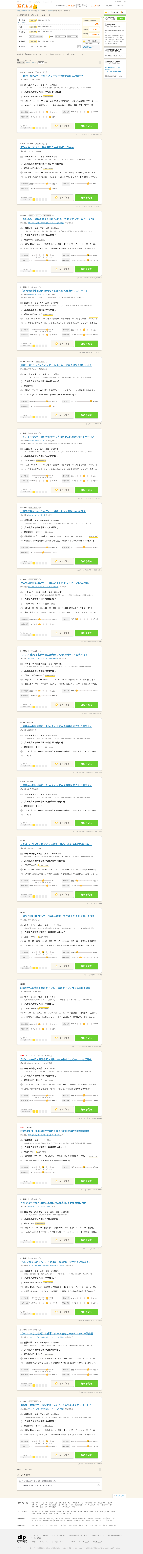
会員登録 (108, 6)
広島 (85, 1505)
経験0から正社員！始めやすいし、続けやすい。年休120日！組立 (55, 987)
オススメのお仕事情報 (113, 69)
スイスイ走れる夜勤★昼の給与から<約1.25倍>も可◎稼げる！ (54, 654)
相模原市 (52, 1511)
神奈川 (38, 1503)
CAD (113, 1518)
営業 (104, 1518)
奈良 (99, 1503)
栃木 (56, 1503)
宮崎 (63, 1507)
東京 (33, 1503)
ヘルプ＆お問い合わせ (97, 1535)
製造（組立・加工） (98, 1520)
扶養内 (91, 1525)
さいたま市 (66, 1511)
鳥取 (93, 1505)
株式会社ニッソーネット (36, 515)
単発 (37, 1525)
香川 (106, 1505)
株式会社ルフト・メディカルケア (40, 1206)
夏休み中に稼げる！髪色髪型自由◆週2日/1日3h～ (47, 147)
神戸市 (102, 1511)
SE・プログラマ (36, 1520)
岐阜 (69, 1503)
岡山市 (51, 1513)
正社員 (61, 1525)
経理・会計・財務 (52, 1518)
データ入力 (42, 1518)
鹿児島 (68, 1507)
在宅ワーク (43, 1525)
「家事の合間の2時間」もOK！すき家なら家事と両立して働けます (56, 726)
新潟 (67, 1505)
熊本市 (69, 1513)
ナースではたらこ (84, 1542)
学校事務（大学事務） (94, 1518)
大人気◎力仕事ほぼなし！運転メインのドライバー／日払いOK (54, 583)
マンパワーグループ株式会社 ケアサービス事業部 (46, 223)
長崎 (50, 1507)
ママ (86, 1525)
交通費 (81, 1525)
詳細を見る (86, 126)
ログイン (120, 6)
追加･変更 (33, 20)
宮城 (41, 1505)
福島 (54, 1505)
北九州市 (62, 1513)
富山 (72, 1505)
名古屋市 (74, 1511)
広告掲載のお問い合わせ (115, 1535)
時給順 (34, 62)
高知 (37, 1507)
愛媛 (33, 1507)
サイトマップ (35, 1535)
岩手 (37, 1505)
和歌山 (104, 1503)
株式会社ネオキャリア (36, 294)
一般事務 (34, 1518)
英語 (55, 1525)
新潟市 (39, 1513)
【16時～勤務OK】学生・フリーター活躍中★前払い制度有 (51, 75)
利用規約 (45, 1535)
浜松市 (86, 1511)
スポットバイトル (45, 1542)
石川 (76, 1505)
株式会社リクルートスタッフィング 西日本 (44, 1135)
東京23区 (34, 1511)
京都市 (107, 1511)
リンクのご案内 (36, 1538)
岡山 (89, 1505)
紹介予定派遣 (103, 1525)
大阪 (82, 1503)
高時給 (75, 1525)
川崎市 (46, 1511)
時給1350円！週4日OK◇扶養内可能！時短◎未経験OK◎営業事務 (54, 1131)
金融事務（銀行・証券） (79, 1518)
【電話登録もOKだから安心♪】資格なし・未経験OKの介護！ (53, 511)
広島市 (45, 1513)
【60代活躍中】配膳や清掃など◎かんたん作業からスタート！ (54, 290)
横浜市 (41, 1511)
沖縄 (73, 1507)
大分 (59, 1507)
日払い (51, 1525)
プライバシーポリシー (58, 1535)
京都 (90, 1503)
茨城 (51, 1503)
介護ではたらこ (97, 1542)
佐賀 (46, 1507)
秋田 (46, 1505)
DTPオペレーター (59, 1520)
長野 (63, 1505)
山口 (102, 1505)
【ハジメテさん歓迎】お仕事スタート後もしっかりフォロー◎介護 (56, 1333)
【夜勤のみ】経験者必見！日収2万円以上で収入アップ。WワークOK (57, 219)
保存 (121, 18)
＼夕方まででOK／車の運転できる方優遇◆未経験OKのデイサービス (57, 437)
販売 (108, 1518)
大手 (96, 1525)
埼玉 (47, 1503)
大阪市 (91, 1511)
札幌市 (113, 1511)
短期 (33, 1525)
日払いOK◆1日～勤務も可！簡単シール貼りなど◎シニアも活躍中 (56, 1059)
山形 (50, 1505)
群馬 (60, 1503)
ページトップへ (120, 1496)
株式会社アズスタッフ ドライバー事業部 (43, 587)
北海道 (110, 1503)
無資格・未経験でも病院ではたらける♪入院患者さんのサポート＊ (55, 1405)
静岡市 (80, 1511)
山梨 (59, 1505)
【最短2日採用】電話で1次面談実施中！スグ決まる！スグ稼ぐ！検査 (57, 916)
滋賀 (95, 1503)
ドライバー (108, 1520)
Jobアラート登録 (90, 41)
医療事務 (69, 1520)
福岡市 (56, 1513)
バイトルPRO (71, 1542)
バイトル (34, 1542)
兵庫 (86, 1503)
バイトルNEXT (58, 1542)
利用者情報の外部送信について (78, 1535)
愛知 (64, 1503)
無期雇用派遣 (113, 1525)
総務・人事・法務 (64, 1518)
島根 (98, 1505)
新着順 (28, 62)
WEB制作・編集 (48, 1520)
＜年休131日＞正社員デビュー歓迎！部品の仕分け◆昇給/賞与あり (56, 844)
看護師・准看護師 (79, 1520)
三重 (73, 1503)
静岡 (77, 1503)
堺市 (96, 1511)
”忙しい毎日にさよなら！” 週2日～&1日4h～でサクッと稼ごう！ (55, 1261)
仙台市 (34, 1513)
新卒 (70, 1525)
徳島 (111, 1505)
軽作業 (88, 1520)
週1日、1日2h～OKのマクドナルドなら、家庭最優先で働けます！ (56, 365)
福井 (80, 1505)
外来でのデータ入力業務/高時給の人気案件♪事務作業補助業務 (53, 1202)
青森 (33, 1505)
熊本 (54, 1507)
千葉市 (59, 1511)
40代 (65, 1525)
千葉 (43, 1503)
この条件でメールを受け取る (89, 47)
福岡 (41, 1507)
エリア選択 (23, 22)
